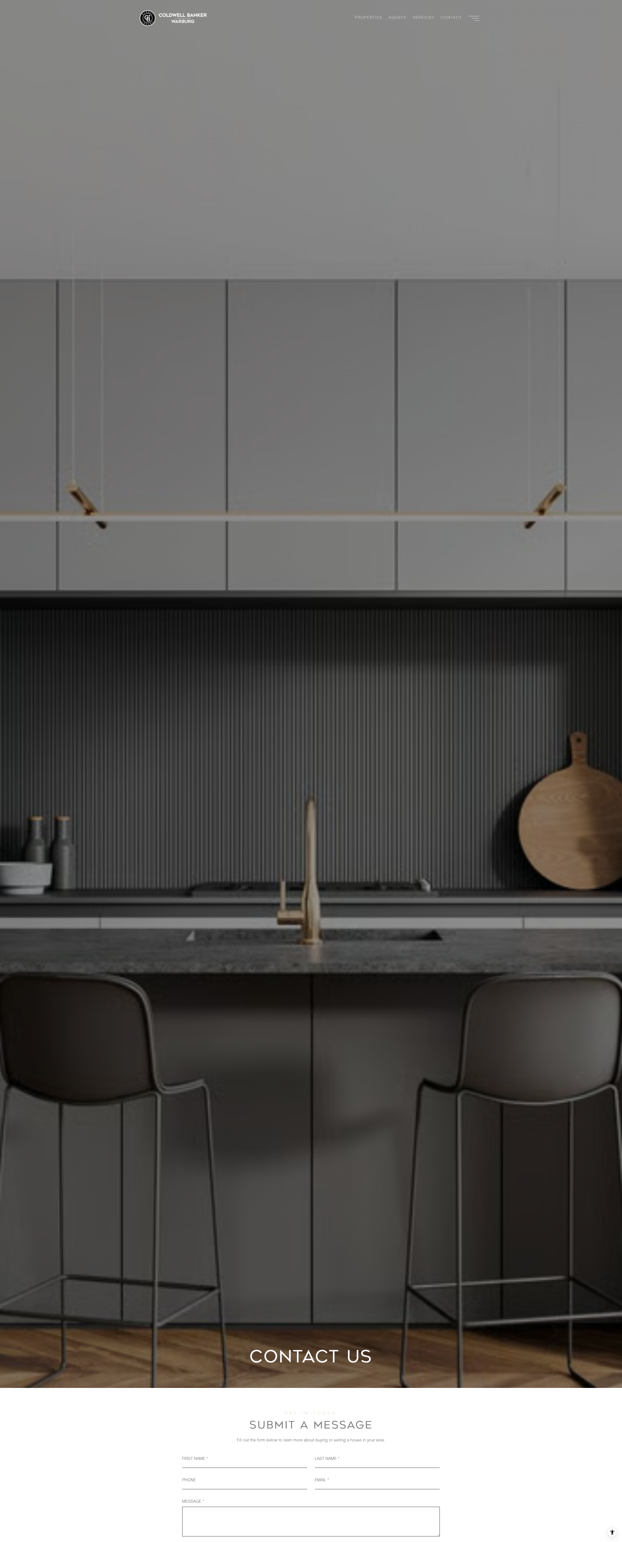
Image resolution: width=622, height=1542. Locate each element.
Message (191, 1502)
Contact (451, 18)
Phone (189, 1480)
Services (423, 18)
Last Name (326, 1459)
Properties (368, 18)
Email (320, 1480)
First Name (193, 1459)
